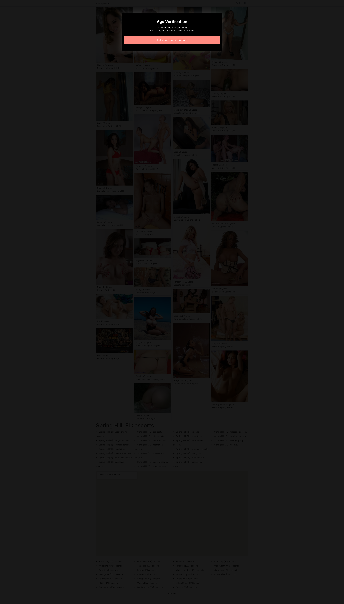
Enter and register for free (172, 40)
